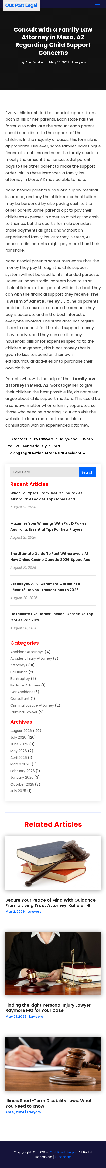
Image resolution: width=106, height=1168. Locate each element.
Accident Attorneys (27, 651)
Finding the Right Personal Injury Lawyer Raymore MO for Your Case (48, 1007)
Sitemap (63, 1156)
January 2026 (22, 777)
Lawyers (79, 62)
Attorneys (18, 665)
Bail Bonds (18, 672)
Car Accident (21, 691)
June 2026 (19, 744)
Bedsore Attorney (25, 685)
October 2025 (22, 784)
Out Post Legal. (63, 1152)
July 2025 (18, 790)
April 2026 (18, 757)
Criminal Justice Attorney (32, 705)
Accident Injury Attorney (31, 658)
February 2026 (22, 770)
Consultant (20, 698)
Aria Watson (36, 62)
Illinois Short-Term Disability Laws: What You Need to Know (48, 1103)
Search (87, 472)
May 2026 (18, 750)
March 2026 (20, 764)
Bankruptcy (20, 678)
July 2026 (18, 737)
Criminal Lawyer (23, 712)
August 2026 (21, 730)
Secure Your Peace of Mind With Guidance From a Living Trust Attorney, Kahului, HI (50, 902)
